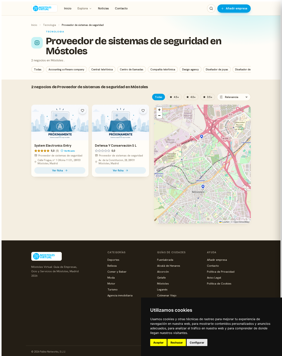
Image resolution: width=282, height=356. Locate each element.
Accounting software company (66, 69)
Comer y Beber (117, 271)
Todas (37, 69)
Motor (111, 283)
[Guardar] (82, 110)
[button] (201, 137)
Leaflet (225, 221)
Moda (111, 277)
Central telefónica (102, 69)
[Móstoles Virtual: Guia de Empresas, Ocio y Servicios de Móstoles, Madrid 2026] (44, 8)
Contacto (121, 8)
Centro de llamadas (131, 69)
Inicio (67, 8)
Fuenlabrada (165, 259)
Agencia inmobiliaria (120, 295)
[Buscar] (211, 8)
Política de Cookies (219, 283)
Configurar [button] (197, 342)
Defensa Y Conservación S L (116, 145)
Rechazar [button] (177, 342)
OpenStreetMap (241, 221)
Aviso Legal (214, 277)
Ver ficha (57, 170)
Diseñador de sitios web (249, 69)
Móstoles (163, 283)
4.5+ (176, 97)
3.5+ (209, 97)
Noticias (103, 8)
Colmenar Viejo (166, 295)
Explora (83, 8)
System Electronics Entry (52, 145)
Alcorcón (163, 271)
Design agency (190, 69)
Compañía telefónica (162, 69)
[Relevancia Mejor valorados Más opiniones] (234, 97)
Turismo (112, 289)
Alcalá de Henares (168, 265)
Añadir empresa (236, 8)
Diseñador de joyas (217, 69)
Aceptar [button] (158, 342)
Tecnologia (49, 25)
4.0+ (193, 97)
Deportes (113, 259)
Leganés (162, 289)
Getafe (161, 277)
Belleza (112, 265)
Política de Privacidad (220, 271)
